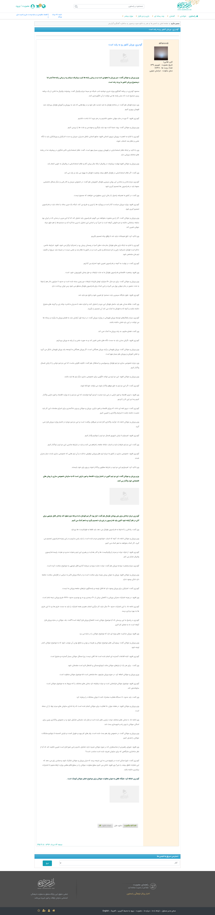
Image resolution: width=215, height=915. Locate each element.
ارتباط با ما (156, 911)
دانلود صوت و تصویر (136, 23)
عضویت (26, 6)
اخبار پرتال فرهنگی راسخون (138, 894)
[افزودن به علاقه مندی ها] (38, 911)
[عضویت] (44, 911)
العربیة (113, 911)
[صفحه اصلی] (53, 911)
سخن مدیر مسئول (169, 911)
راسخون (192, 16)
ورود (18, 6)
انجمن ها (154, 23)
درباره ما (147, 911)
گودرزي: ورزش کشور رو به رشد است (125, 45)
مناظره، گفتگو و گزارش (117, 23)
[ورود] (49, 911)
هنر (147, 23)
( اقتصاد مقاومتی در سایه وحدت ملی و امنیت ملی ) (32, 16)
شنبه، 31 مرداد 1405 (57, 16)
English (106, 911)
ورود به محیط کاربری (126, 911)
